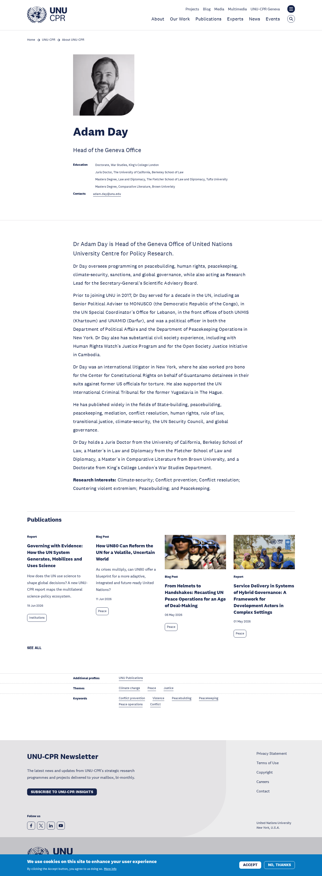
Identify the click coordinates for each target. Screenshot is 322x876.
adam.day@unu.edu (107, 194)
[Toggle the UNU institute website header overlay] (291, 9)
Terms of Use (267, 762)
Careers (262, 781)
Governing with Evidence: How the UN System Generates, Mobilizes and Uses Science (55, 555)
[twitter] (41, 826)
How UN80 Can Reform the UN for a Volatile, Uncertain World (125, 552)
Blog (207, 9)
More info (110, 869)
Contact (263, 791)
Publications (208, 19)
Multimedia (237, 9)
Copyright (264, 772)
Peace (102, 611)
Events (273, 19)
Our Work (180, 19)
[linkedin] (51, 826)
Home (31, 40)
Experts (235, 19)
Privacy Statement (271, 753)
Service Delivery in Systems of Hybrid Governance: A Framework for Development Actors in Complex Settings (264, 599)
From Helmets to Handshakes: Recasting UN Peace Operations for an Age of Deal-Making (195, 595)
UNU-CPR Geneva (265, 9)
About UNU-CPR (73, 40)
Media (219, 9)
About (157, 19)
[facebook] (31, 826)
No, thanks (279, 864)
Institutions (37, 618)
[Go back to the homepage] (47, 21)
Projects (192, 9)
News (254, 19)
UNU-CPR (48, 40)
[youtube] (61, 826)
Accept (250, 864)
